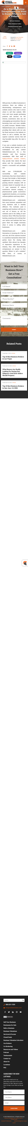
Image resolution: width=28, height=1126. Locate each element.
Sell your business (15, 21)
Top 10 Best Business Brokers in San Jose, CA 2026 (13, 387)
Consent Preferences (6, 1121)
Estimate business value (15, 26)
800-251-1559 (10, 1004)
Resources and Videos (11, 1049)
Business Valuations (10, 1031)
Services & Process (10, 1034)
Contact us (7, 1058)
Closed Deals (8, 1037)
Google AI (17, 56)
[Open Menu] (25, 2)
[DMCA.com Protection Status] (8, 1017)
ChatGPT (9, 53)
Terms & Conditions (9, 1118)
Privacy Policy (18, 1118)
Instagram (16, 1012)
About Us (6, 1061)
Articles (13, 353)
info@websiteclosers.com (13, 1008)
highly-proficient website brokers (13, 158)
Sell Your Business (10, 1022)
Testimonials (8, 1055)
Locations (7, 1064)
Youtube (20, 1012)
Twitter (8, 1012)
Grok (10, 56)
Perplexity (18, 53)
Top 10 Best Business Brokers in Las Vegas (13, 358)
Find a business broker (14, 23)
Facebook (5, 1012)
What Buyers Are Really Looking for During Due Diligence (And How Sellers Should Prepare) (12, 372)
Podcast (6, 1052)
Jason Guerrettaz (19, 37)
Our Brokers (8, 1043)
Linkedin (12, 1012)
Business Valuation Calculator (13, 1040)
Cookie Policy (14, 1119)
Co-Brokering (8, 1046)
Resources (7, 6)
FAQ (5, 1067)
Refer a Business (9, 1028)
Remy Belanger (18, 38)
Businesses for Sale (10, 1025)
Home (3, 6)
